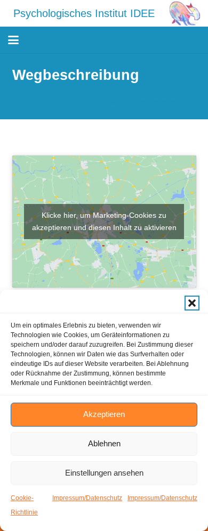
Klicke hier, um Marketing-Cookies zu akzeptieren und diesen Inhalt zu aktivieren (104, 221)
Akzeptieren (104, 414)
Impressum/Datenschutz (87, 498)
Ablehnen (104, 443)
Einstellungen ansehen (104, 472)
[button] (192, 303)
